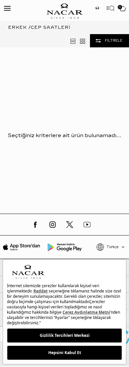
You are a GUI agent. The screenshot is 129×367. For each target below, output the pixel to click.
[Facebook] (35, 224)
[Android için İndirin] (64, 247)
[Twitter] (69, 224)
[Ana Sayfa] (64, 10)
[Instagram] (52, 224)
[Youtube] (87, 224)
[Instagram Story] (97, 8)
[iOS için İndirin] (21, 247)
